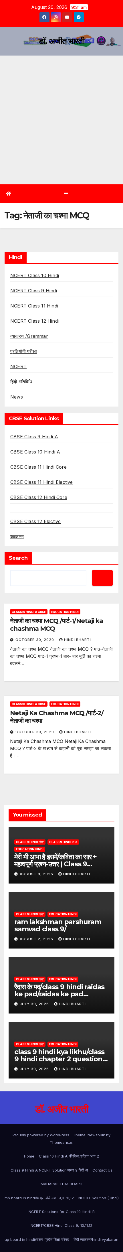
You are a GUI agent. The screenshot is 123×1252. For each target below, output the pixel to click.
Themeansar (61, 1142)
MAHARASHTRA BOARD (61, 1184)
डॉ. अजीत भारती (61, 41)
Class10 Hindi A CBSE (29, 612)
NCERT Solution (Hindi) (98, 1198)
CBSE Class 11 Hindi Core (38, 467)
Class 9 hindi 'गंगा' (30, 842)
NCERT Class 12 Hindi (34, 321)
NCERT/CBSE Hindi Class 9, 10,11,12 (61, 1225)
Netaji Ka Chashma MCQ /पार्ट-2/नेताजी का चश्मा (57, 716)
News (16, 397)
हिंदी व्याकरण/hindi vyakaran (96, 1239)
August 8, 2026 (37, 874)
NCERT (18, 366)
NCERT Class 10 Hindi (34, 275)
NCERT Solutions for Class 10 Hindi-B (62, 1211)
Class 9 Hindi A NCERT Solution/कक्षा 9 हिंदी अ (49, 1170)
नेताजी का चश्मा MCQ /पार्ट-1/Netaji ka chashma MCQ (56, 624)
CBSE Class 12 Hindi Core (38, 497)
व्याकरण (17, 536)
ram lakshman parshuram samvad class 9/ (57, 925)
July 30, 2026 (35, 1004)
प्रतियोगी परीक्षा (23, 351)
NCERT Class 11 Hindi (34, 306)
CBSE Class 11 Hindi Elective (41, 482)
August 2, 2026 (37, 939)
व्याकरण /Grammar (29, 336)
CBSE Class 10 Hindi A (35, 452)
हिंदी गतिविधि (21, 382)
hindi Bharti (77, 640)
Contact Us (102, 1170)
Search (18, 558)
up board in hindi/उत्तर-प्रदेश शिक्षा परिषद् (37, 1239)
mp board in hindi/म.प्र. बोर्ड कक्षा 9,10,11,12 (39, 1198)
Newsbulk (96, 1135)
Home (29, 1156)
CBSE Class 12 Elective (35, 521)
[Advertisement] (61, 120)
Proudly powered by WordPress (41, 1135)
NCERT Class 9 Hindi (33, 290)
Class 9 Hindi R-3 (63, 842)
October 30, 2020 (35, 640)
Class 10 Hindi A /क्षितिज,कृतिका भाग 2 (69, 1156)
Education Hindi (65, 612)
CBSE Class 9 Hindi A (34, 436)
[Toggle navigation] (66, 193)
